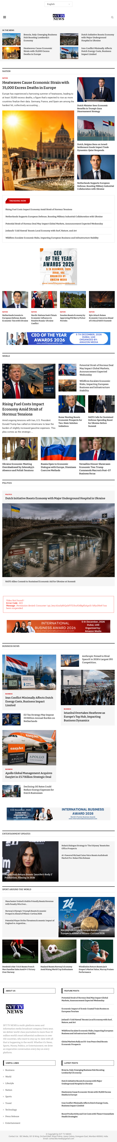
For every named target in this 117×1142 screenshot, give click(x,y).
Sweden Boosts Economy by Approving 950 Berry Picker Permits (72, 318)
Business (9, 1070)
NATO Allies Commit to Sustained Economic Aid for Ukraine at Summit (40, 581)
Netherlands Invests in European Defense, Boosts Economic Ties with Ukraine (15, 318)
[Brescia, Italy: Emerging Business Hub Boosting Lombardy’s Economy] (11, 39)
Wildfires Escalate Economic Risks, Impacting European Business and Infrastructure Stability (52, 238)
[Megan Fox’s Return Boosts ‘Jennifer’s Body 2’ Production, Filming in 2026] (30, 861)
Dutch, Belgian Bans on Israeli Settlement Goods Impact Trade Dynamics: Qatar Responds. (93, 147)
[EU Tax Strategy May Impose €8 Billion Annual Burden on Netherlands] (11, 719)
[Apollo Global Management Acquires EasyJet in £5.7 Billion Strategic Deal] (29, 756)
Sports (8, 1096)
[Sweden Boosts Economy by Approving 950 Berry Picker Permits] (73, 306)
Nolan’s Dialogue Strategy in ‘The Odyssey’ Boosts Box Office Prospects (86, 846)
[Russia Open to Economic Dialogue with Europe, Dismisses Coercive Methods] (58, 454)
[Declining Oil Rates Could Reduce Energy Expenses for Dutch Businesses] (11, 791)
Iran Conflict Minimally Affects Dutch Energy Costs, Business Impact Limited (96, 51)
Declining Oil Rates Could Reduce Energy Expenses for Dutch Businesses (39, 789)
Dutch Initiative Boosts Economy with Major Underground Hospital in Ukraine (97, 37)
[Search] (112, 17)
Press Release (12, 1116)
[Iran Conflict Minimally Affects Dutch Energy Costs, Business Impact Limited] (69, 53)
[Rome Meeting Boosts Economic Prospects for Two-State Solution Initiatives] (71, 411)
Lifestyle (9, 1083)
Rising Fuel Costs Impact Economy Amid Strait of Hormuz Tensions (38, 209)
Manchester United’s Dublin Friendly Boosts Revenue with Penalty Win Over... (29, 902)
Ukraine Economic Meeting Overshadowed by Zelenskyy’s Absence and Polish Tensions (18, 467)
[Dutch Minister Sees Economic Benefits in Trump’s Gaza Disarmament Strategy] (96, 95)
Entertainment (12, 1123)
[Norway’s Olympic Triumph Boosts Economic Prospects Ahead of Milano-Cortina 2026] (86, 917)
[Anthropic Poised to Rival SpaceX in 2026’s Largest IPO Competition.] (70, 661)
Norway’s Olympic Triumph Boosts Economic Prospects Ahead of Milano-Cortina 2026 (25, 912)
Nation (8, 1090)
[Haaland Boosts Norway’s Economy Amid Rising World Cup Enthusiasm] (58, 955)
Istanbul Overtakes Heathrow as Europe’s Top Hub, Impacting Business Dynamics (84, 716)
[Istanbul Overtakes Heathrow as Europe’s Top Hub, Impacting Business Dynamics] (88, 698)
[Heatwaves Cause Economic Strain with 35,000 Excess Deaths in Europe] (11, 53)
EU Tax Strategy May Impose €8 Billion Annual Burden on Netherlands (39, 718)
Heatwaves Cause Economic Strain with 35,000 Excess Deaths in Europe (38, 51)
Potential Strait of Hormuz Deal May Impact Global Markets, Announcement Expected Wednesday (54, 223)
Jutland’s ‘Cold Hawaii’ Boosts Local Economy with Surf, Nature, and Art (41, 230)
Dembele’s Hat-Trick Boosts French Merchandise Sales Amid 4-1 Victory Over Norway (18, 969)
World (8, 1077)
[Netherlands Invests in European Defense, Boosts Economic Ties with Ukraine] (15, 306)
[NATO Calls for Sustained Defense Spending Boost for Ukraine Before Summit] (101, 411)
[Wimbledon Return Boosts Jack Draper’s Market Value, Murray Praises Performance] (97, 957)
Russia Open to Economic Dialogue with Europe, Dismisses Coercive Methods (58, 467)
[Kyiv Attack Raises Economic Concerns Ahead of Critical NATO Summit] (102, 306)
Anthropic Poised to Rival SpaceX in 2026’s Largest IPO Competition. (97, 659)
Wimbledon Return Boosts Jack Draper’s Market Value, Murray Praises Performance (96, 969)
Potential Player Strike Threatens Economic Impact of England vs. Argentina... (29, 921)
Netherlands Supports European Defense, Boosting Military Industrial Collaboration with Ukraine (95, 186)
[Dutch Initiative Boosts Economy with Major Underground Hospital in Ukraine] (69, 39)
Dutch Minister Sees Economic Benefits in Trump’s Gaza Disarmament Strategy (92, 108)
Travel (8, 1103)
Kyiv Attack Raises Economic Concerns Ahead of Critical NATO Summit (101, 318)
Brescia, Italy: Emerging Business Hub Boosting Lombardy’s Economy (40, 37)
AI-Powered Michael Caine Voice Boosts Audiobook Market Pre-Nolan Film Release (85, 856)
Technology (11, 1110)
